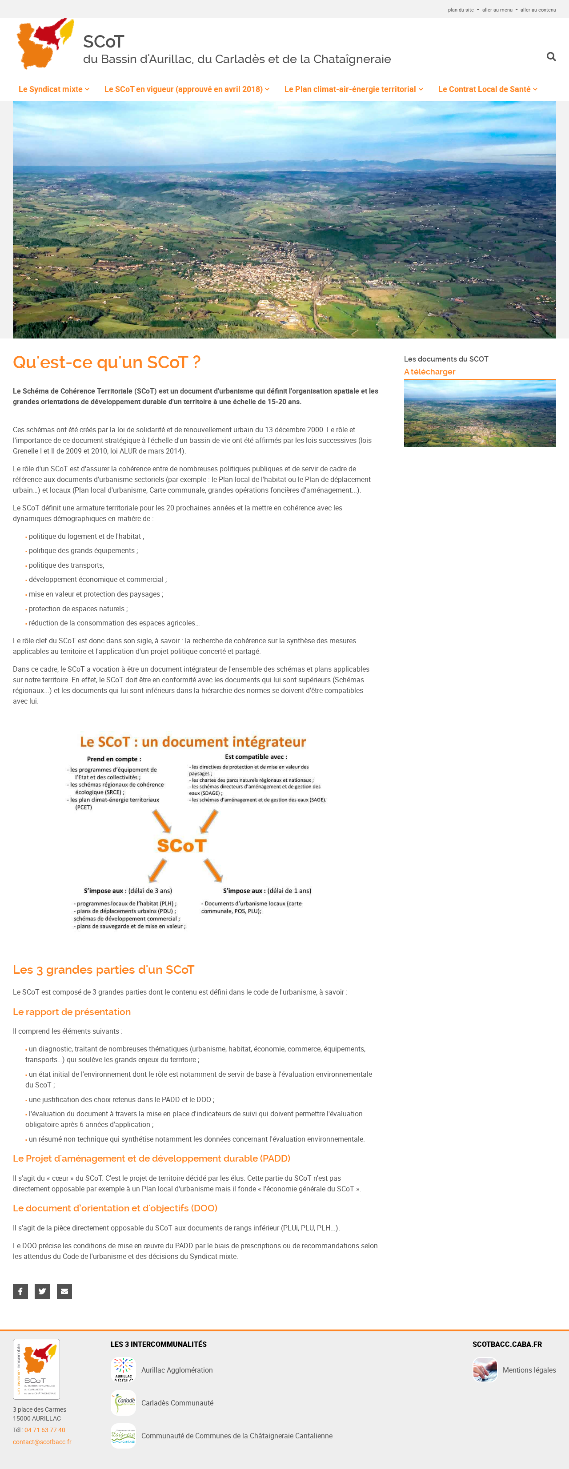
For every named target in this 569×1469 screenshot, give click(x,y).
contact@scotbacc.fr (42, 1442)
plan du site (461, 9)
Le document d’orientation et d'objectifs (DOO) (115, 1208)
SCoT (103, 42)
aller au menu (497, 9)
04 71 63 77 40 (44, 1430)
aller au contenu (538, 9)
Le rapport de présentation (72, 1012)
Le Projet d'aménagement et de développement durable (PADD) (151, 1158)
